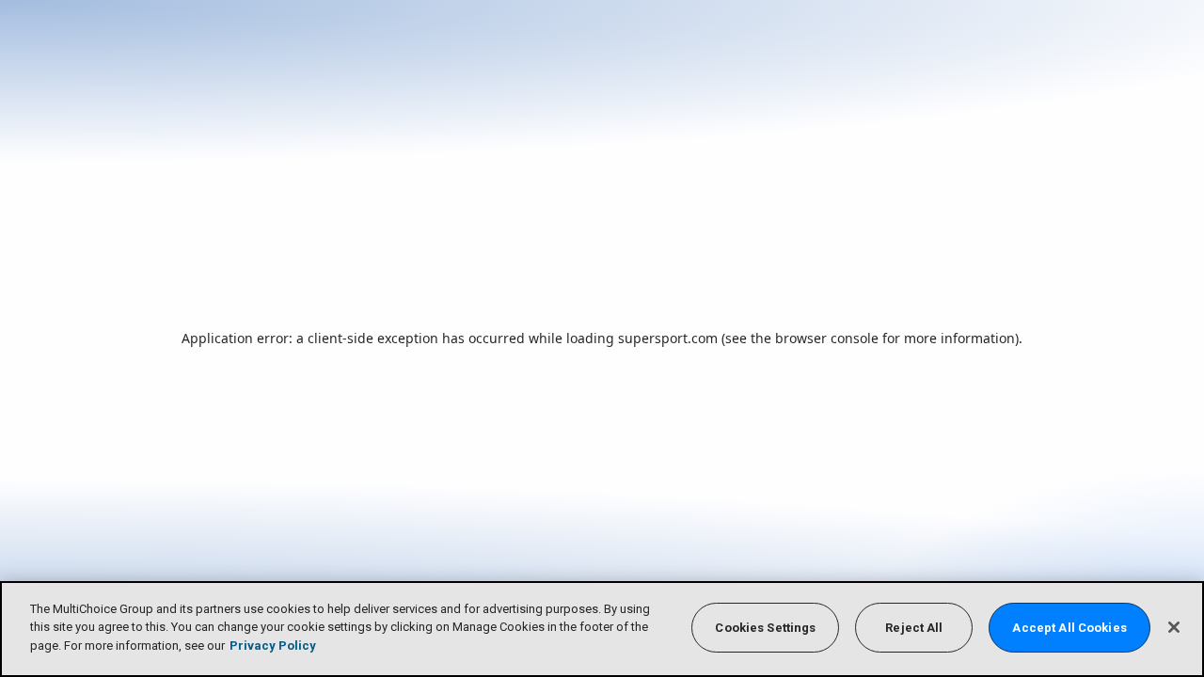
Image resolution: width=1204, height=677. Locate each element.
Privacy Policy (273, 645)
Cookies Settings (765, 628)
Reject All (914, 628)
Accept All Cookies (1069, 628)
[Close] (1174, 627)
